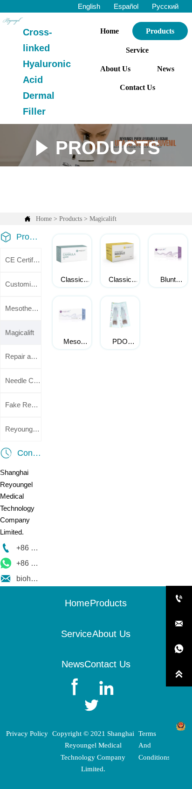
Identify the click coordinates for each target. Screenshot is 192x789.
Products (70, 218)
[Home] (13, 21)
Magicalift (103, 218)
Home (44, 218)
